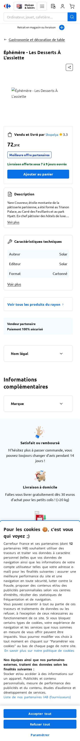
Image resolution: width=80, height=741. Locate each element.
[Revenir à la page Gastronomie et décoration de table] (5, 39)
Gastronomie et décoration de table (37, 39)
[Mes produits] (53, 6)
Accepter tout (40, 714)
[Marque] (61, 403)
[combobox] (40, 16)
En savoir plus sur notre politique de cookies (39, 650)
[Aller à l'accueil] (7, 6)
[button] (42, 6)
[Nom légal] (61, 353)
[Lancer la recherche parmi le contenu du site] (72, 17)
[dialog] (40, 631)
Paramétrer (40, 735)
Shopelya (52, 134)
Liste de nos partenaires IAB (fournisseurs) (37, 697)
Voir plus (13, 222)
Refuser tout (40, 724)
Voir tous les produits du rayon (33, 304)
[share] (69, 67)
